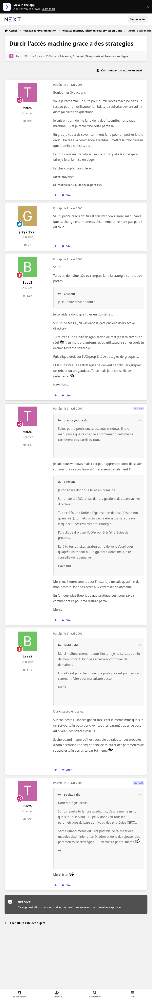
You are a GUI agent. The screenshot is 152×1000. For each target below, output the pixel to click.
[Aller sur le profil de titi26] (11, 56)
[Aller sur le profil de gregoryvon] (27, 216)
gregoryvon (27, 232)
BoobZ (27, 283)
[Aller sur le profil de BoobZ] (27, 267)
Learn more (7, 7)
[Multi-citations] (55, 195)
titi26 (24, 56)
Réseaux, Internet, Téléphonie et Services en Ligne (94, 56)
